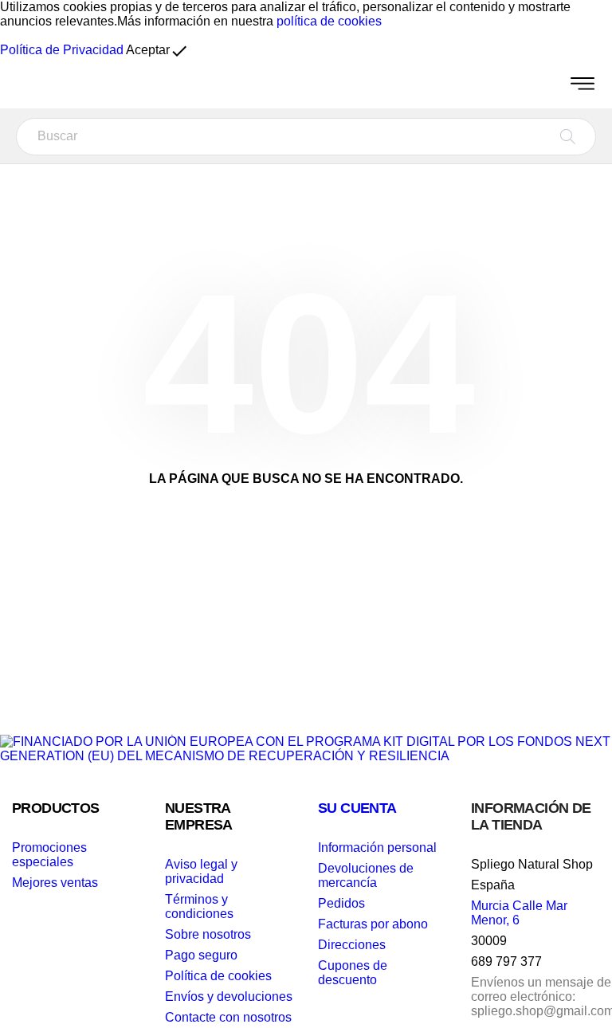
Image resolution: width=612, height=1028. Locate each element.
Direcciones (352, 944)
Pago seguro (201, 955)
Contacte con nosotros (228, 1017)
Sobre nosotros (208, 934)
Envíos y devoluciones (228, 996)
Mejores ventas (55, 882)
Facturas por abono (373, 924)
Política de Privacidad (62, 50)
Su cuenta (357, 808)
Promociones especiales (49, 855)
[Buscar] (567, 136)
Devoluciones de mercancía (366, 875)
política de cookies (329, 21)
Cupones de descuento (352, 973)
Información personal (377, 847)
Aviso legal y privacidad (201, 871)
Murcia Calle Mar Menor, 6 (519, 913)
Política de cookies (218, 976)
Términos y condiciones (199, 906)
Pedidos (341, 903)
